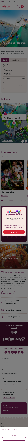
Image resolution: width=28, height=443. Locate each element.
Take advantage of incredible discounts (14, 231)
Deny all (14, 438)
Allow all (14, 435)
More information (5, 431)
